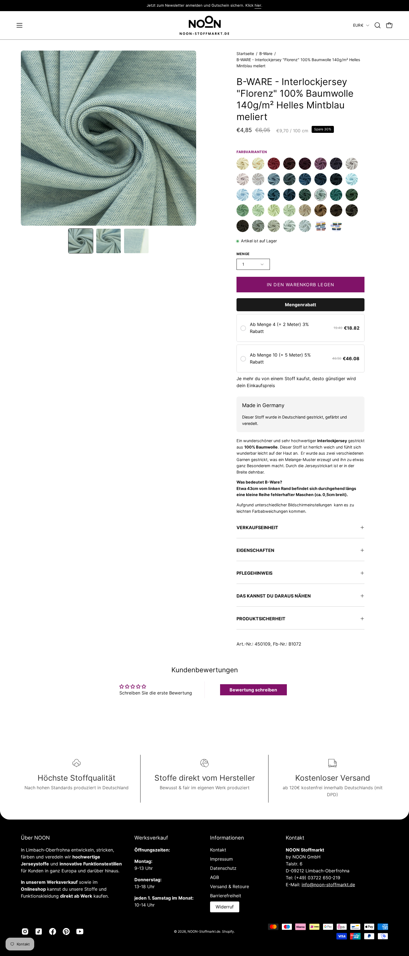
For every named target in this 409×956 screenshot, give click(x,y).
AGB (214, 877)
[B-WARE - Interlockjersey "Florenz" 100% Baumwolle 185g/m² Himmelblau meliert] (258, 195)
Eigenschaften (255, 550)
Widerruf (225, 907)
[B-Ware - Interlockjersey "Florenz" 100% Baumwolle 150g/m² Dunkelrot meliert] (305, 164)
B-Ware (265, 53)
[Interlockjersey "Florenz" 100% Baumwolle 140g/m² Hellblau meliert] (274, 179)
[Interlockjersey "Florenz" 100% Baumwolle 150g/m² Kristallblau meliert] (352, 179)
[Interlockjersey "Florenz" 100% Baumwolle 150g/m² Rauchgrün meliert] (242, 211)
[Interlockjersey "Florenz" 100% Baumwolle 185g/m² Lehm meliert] (258, 226)
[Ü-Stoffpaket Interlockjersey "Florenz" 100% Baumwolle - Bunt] (320, 226)
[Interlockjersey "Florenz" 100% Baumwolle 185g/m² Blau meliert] (274, 195)
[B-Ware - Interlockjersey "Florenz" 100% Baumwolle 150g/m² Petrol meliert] (305, 195)
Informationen (227, 838)
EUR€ (358, 25)
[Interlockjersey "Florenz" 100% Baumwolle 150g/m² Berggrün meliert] (352, 195)
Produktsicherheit (260, 618)
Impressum (221, 859)
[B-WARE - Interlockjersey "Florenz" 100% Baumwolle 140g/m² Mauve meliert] (320, 164)
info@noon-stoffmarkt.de (328, 884)
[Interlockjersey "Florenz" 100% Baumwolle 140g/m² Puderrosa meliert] (258, 179)
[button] (377, 25)
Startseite (245, 53)
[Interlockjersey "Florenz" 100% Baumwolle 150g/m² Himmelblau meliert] (242, 195)
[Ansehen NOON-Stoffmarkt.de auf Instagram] (24, 931)
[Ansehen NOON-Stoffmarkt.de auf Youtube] (79, 931)
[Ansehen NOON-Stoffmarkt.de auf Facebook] (51, 931)
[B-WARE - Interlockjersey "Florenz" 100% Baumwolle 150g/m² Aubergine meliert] (336, 164)
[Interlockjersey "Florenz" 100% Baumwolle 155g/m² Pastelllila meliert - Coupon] (242, 179)
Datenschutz (223, 868)
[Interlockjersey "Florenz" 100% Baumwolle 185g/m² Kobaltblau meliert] (305, 179)
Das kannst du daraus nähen (273, 596)
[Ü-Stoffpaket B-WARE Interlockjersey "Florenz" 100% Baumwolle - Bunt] (336, 226)
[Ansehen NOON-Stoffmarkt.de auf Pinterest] (65, 931)
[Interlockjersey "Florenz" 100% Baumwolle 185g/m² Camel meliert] (320, 211)
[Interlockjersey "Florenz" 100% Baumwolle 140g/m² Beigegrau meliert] (289, 226)
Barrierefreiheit (225, 895)
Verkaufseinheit (257, 527)
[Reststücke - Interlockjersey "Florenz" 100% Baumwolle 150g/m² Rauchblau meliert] (289, 179)
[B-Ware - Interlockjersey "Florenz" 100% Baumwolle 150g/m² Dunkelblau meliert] (336, 179)
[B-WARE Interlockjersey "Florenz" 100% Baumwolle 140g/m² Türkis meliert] (336, 195)
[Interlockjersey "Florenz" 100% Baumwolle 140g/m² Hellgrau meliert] (305, 226)
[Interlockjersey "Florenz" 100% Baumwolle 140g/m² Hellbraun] (305, 211)
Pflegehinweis (254, 573)
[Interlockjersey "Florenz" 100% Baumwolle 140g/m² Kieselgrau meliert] (274, 226)
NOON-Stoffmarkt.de (204, 931)
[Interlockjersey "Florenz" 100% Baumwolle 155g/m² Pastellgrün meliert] (258, 211)
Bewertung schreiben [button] (253, 690)
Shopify (228, 931)
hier (258, 5)
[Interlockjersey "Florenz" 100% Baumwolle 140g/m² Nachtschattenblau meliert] (289, 195)
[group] (204, 5)
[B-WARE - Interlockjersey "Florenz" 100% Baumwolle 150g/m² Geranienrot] (274, 164)
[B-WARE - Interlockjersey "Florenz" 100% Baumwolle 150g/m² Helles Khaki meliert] (289, 211)
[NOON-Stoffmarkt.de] (204, 25)
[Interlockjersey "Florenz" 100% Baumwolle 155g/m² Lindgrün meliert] (274, 211)
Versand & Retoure (229, 886)
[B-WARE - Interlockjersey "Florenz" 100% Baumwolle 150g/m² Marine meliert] (320, 179)
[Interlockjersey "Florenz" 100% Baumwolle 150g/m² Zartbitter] (242, 226)
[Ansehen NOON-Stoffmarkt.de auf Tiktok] (38, 931)
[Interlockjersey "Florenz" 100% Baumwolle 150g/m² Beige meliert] (242, 164)
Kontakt (218, 850)
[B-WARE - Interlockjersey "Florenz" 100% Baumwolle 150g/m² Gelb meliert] (258, 164)
